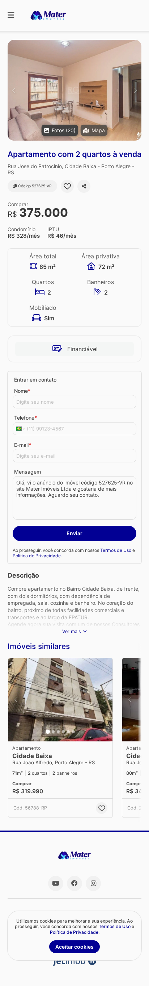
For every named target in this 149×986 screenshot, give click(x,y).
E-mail (22, 445)
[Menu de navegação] (11, 15)
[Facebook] (74, 883)
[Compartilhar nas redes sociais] (83, 186)
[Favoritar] (67, 186)
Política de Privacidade (37, 555)
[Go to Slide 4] (63, 731)
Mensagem (27, 472)
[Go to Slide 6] (73, 731)
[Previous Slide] (14, 90)
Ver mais (71, 631)
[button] (74, 90)
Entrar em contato (35, 379)
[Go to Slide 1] (48, 731)
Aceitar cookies (74, 947)
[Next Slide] (135, 90)
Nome (22, 391)
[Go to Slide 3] (58, 731)
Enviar (74, 533)
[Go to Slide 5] (68, 731)
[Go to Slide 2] (53, 731)
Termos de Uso (115, 550)
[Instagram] (93, 883)
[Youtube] (55, 883)
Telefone (25, 418)
